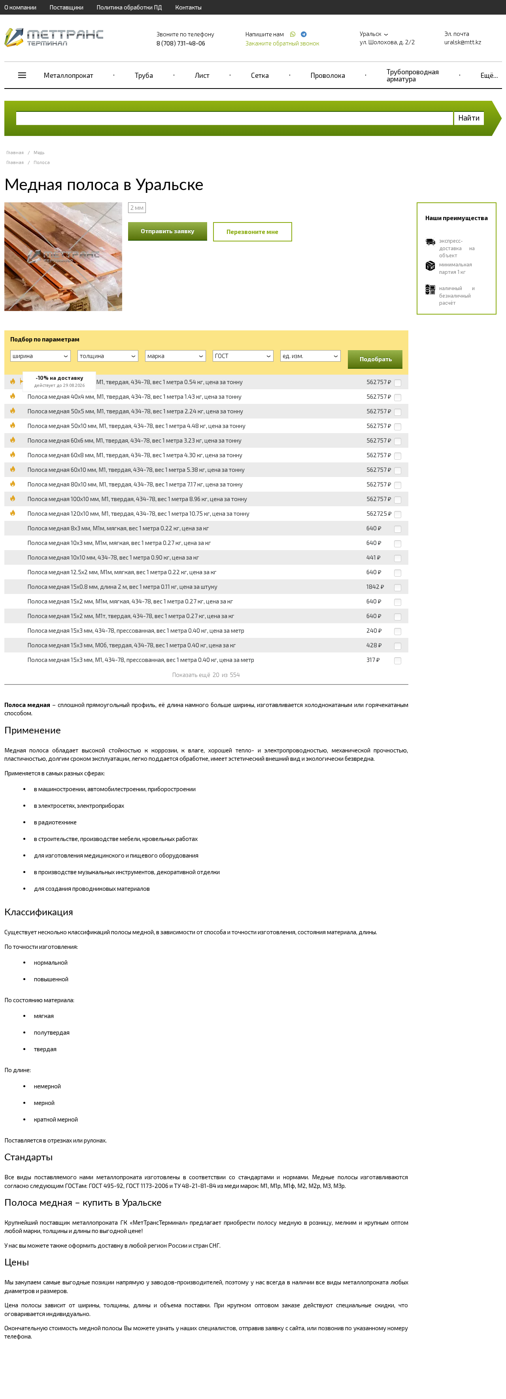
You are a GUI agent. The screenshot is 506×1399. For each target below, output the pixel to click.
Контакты (188, 7)
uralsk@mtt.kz (462, 41)
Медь (39, 152)
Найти (469, 117)
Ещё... (489, 75)
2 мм (136, 207)
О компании (20, 7)
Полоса (42, 162)
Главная (15, 152)
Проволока (328, 75)
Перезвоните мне (252, 231)
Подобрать (376, 358)
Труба (144, 75)
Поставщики (66, 7)
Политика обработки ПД (129, 7)
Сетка (260, 75)
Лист (202, 75)
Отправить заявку (167, 230)
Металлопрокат (68, 75)
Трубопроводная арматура (413, 75)
